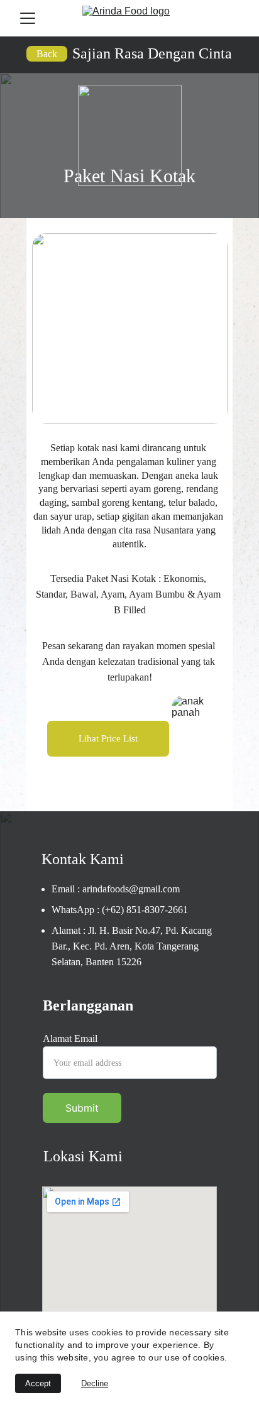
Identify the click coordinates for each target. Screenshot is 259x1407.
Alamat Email (70, 1038)
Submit (82, 1108)
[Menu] (27, 18)
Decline (94, 1383)
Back (46, 53)
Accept (38, 1383)
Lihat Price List (108, 738)
